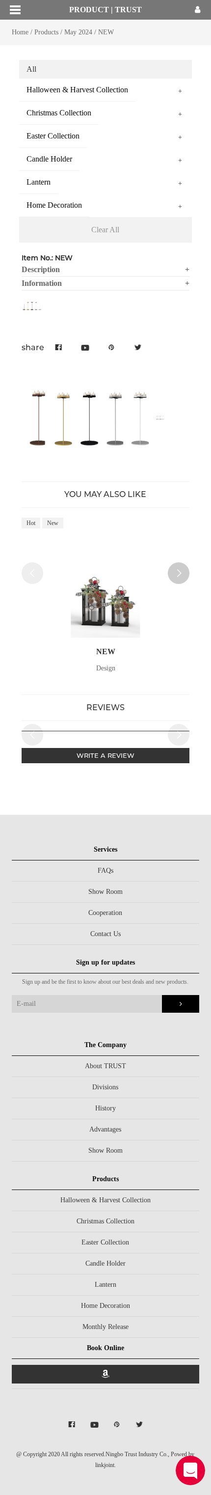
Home (20, 32)
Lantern (105, 1284)
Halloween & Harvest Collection (105, 1200)
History (105, 1108)
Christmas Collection (105, 1221)
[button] (178, 573)
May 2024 (78, 32)
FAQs (105, 870)
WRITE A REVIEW (105, 755)
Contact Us (105, 934)
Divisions (105, 1087)
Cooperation (105, 912)
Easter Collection (105, 1242)
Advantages (105, 1129)
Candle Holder (105, 1263)
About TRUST (105, 1066)
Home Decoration (105, 1305)
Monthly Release (105, 1326)
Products (46, 32)
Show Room (105, 891)
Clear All (105, 229)
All (31, 69)
